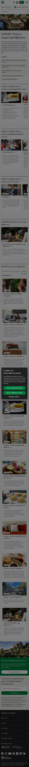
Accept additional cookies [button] (14, 388)
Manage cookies (14, 396)
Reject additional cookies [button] (14, 393)
